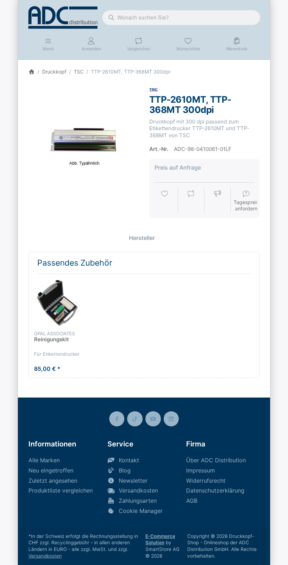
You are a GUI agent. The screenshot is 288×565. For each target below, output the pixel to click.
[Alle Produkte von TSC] (153, 89)
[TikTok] (135, 419)
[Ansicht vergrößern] (83, 140)
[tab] (142, 238)
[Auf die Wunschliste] (164, 201)
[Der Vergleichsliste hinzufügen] (191, 201)
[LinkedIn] (171, 419)
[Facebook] (117, 419)
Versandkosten (45, 556)
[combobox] (181, 17)
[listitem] (83, 140)
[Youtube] (153, 419)
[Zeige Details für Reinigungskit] (57, 302)
